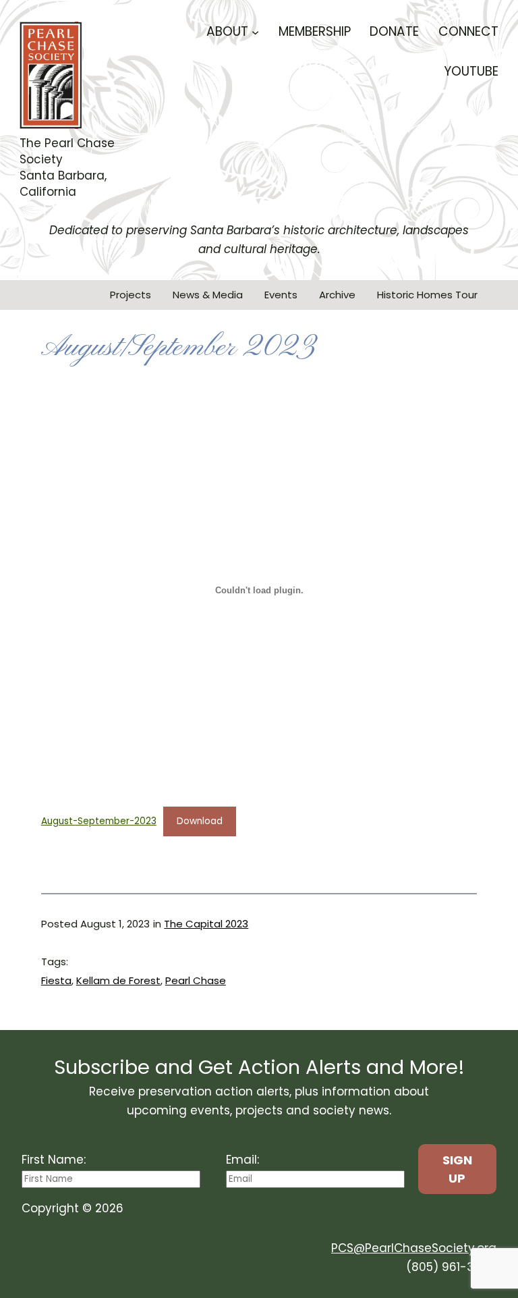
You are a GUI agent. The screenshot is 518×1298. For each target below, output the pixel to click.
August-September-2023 (98, 821)
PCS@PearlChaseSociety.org (413, 1248)
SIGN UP (457, 1169)
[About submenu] (255, 31)
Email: (242, 1160)
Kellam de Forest (118, 980)
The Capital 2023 (206, 924)
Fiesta (56, 980)
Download (200, 821)
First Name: (54, 1160)
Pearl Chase (195, 980)
